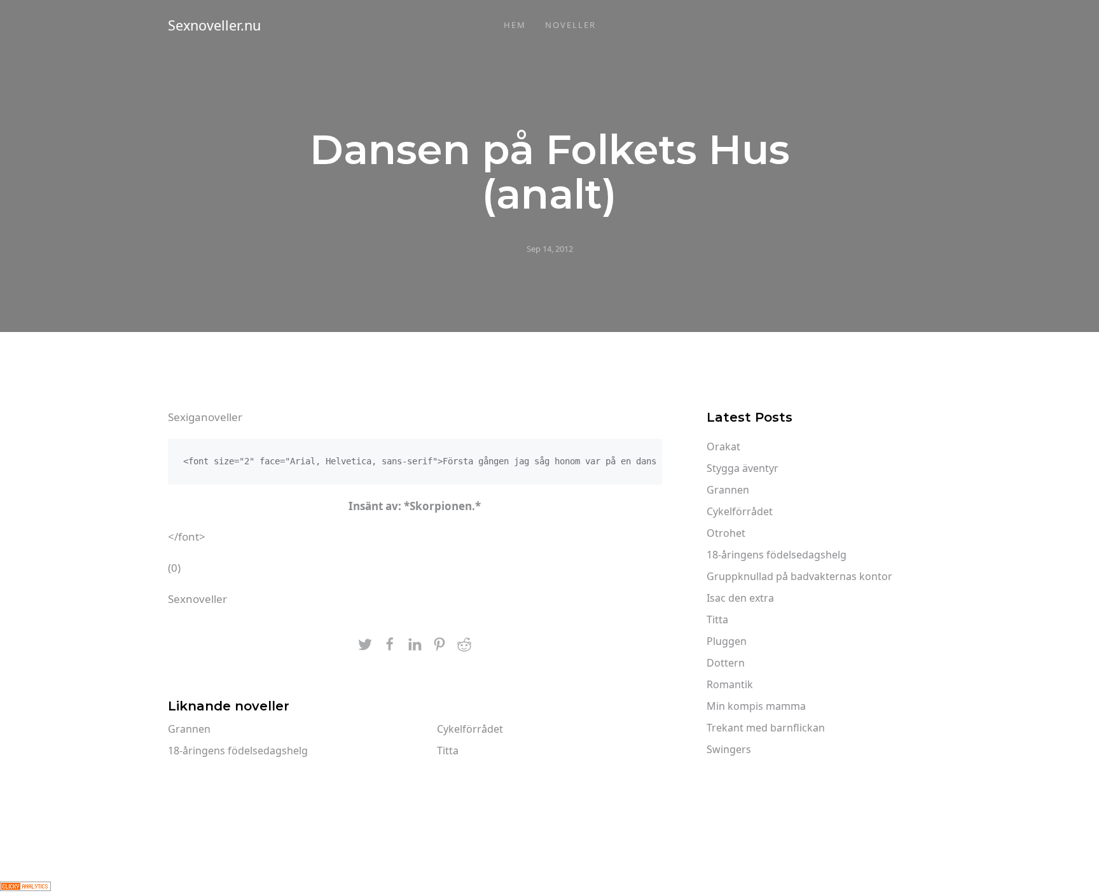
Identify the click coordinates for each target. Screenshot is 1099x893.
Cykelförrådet (470, 729)
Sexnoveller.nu (214, 25)
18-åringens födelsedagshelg (238, 751)
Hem (515, 25)
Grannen (189, 729)
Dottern (726, 663)
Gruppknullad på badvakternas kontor (799, 576)
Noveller (570, 25)
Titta (448, 751)
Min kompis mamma (756, 706)
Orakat (723, 446)
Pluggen (727, 641)
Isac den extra (740, 598)
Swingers (729, 749)
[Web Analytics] (25, 885)
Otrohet (726, 533)
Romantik (730, 684)
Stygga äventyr (742, 468)
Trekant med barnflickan (766, 728)
